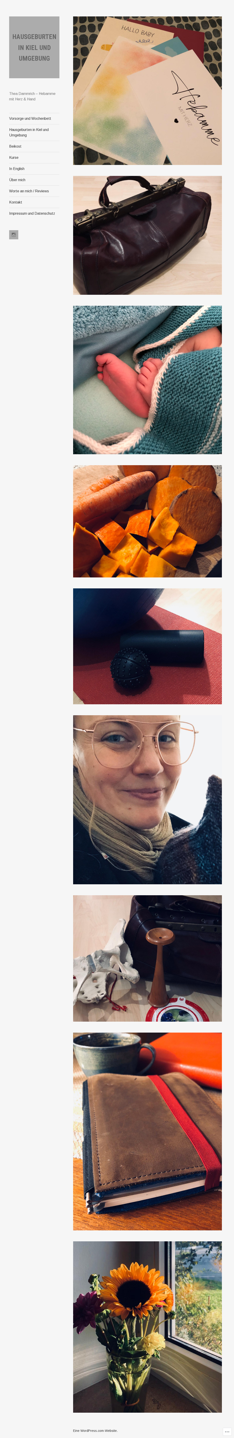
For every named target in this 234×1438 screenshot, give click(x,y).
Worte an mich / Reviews (29, 191)
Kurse (14, 157)
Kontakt (15, 202)
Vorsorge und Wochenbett (30, 118)
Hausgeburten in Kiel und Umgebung (34, 47)
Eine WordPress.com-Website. (95, 1431)
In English (16, 169)
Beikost (15, 146)
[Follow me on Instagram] (13, 234)
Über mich (17, 180)
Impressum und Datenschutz (32, 213)
